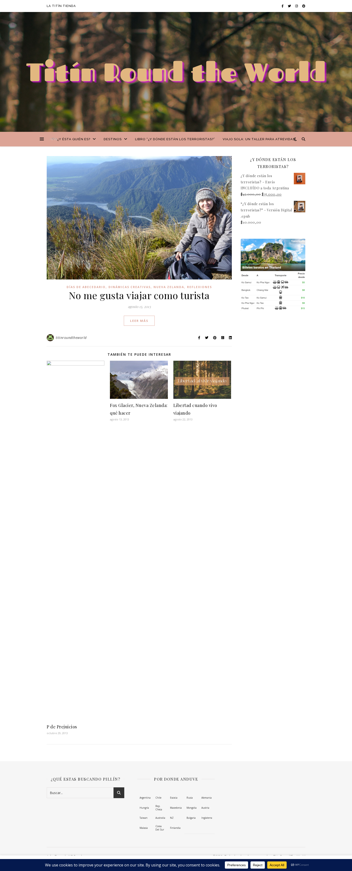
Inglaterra (206, 817)
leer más (139, 321)
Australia (160, 817)
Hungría (144, 807)
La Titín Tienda (61, 6)
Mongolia (192, 807)
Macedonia (176, 807)
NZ (172, 817)
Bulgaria (191, 817)
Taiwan (144, 817)
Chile (158, 797)
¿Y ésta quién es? (73, 139)
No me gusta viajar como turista (139, 295)
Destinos (113, 139)
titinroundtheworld (71, 337)
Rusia (190, 797)
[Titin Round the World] (53, 139)
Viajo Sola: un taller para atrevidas (259, 139)
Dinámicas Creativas (129, 287)
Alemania (206, 797)
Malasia (144, 828)
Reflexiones (199, 287)
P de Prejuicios (62, 727)
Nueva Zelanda (168, 287)
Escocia (173, 797)
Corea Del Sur (159, 828)
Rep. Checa (158, 807)
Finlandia (175, 828)
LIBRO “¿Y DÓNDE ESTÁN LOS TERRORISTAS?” (175, 139)
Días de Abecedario (86, 287)
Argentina (145, 797)
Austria (205, 807)
